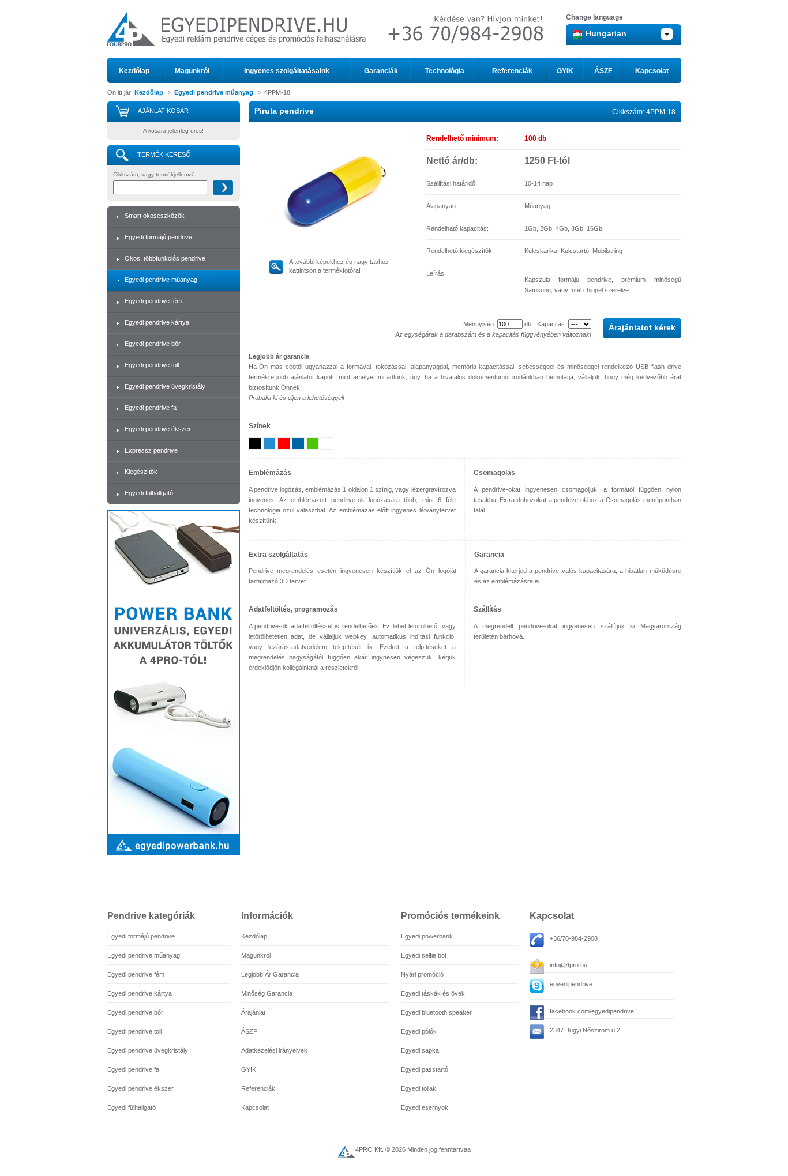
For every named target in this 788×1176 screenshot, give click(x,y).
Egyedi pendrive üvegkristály (165, 386)
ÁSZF (603, 71)
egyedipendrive (571, 984)
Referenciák (512, 71)
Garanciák (381, 71)
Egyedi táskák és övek (433, 993)
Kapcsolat (652, 71)
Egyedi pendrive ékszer (158, 428)
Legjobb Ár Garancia (270, 974)
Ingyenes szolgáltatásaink (286, 71)
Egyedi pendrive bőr (153, 343)
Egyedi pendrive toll (152, 364)
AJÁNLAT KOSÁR (163, 110)
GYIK (565, 71)
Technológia (444, 71)
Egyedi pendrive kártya (157, 322)
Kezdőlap (134, 71)
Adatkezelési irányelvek (274, 1050)
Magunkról (192, 71)
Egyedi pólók (419, 1031)
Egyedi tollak (418, 1088)
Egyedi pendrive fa (151, 407)
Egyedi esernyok (424, 1107)
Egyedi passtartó (424, 1069)
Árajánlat (253, 1012)
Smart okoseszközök (155, 215)
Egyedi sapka (420, 1050)
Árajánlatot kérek (642, 327)
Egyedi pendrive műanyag (213, 92)
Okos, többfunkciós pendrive (165, 258)
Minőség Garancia (266, 993)
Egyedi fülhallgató (149, 492)
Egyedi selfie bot (423, 955)
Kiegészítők (141, 471)
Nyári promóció (422, 974)
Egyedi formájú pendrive (158, 236)
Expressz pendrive (151, 450)
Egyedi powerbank (427, 936)
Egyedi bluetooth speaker (436, 1012)
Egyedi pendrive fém (153, 300)
